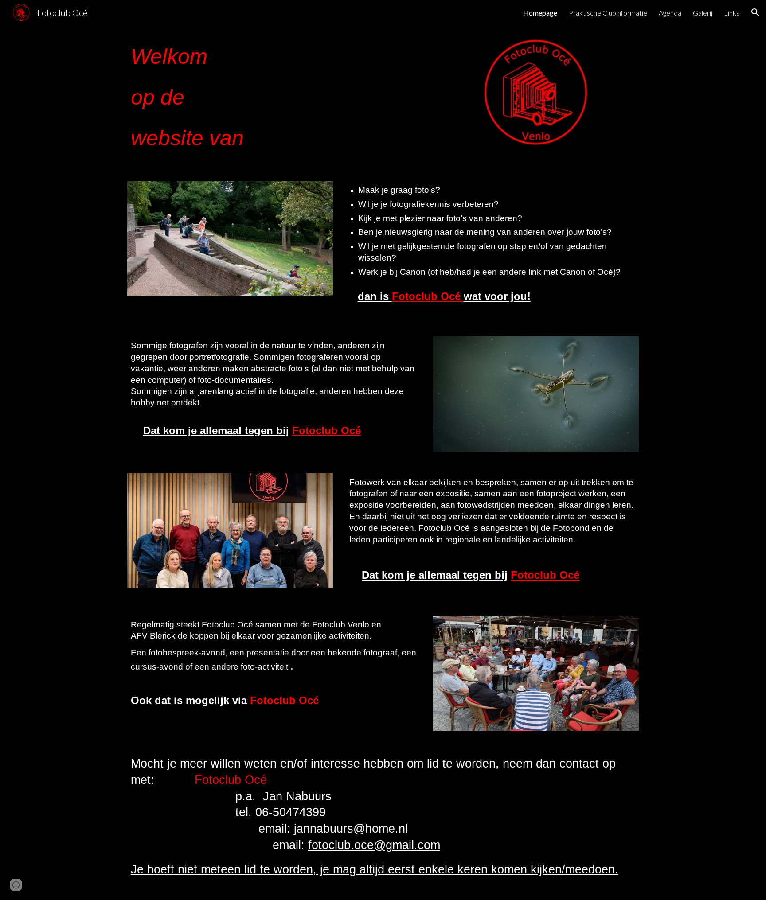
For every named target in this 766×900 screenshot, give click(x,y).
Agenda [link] (670, 12)
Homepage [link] (540, 12)
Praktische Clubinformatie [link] (608, 12)
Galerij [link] (702, 12)
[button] (755, 12)
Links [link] (731, 12)
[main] (273, 97)
